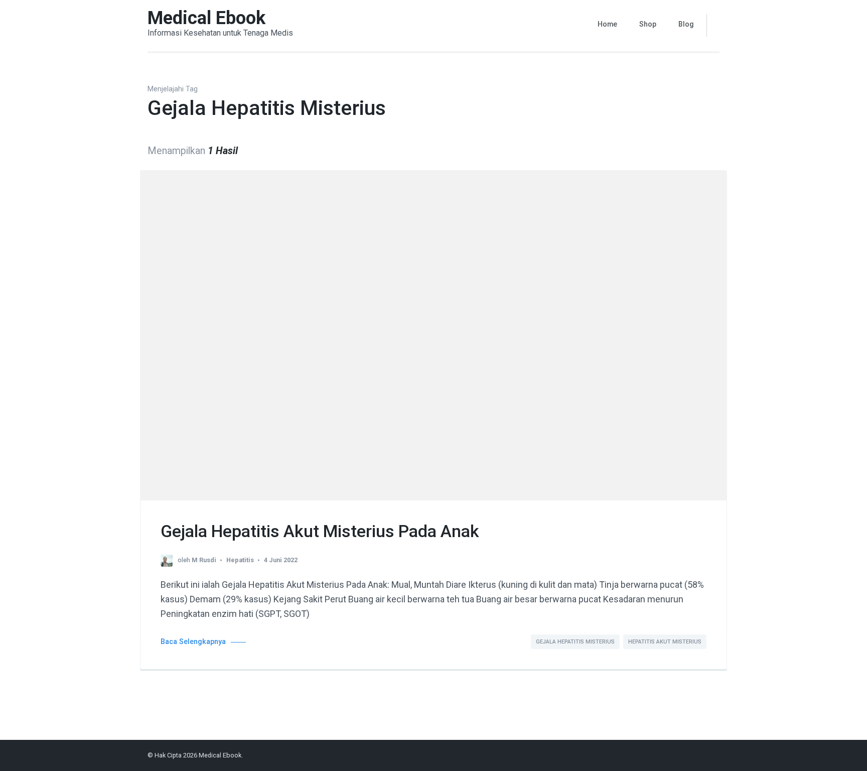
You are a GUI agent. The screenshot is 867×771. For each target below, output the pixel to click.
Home (607, 24)
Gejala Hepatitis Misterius (575, 641)
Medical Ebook (206, 18)
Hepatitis (240, 560)
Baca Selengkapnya (193, 641)
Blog (686, 24)
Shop (647, 24)
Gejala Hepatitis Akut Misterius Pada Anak (320, 531)
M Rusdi (204, 560)
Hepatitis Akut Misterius (664, 641)
